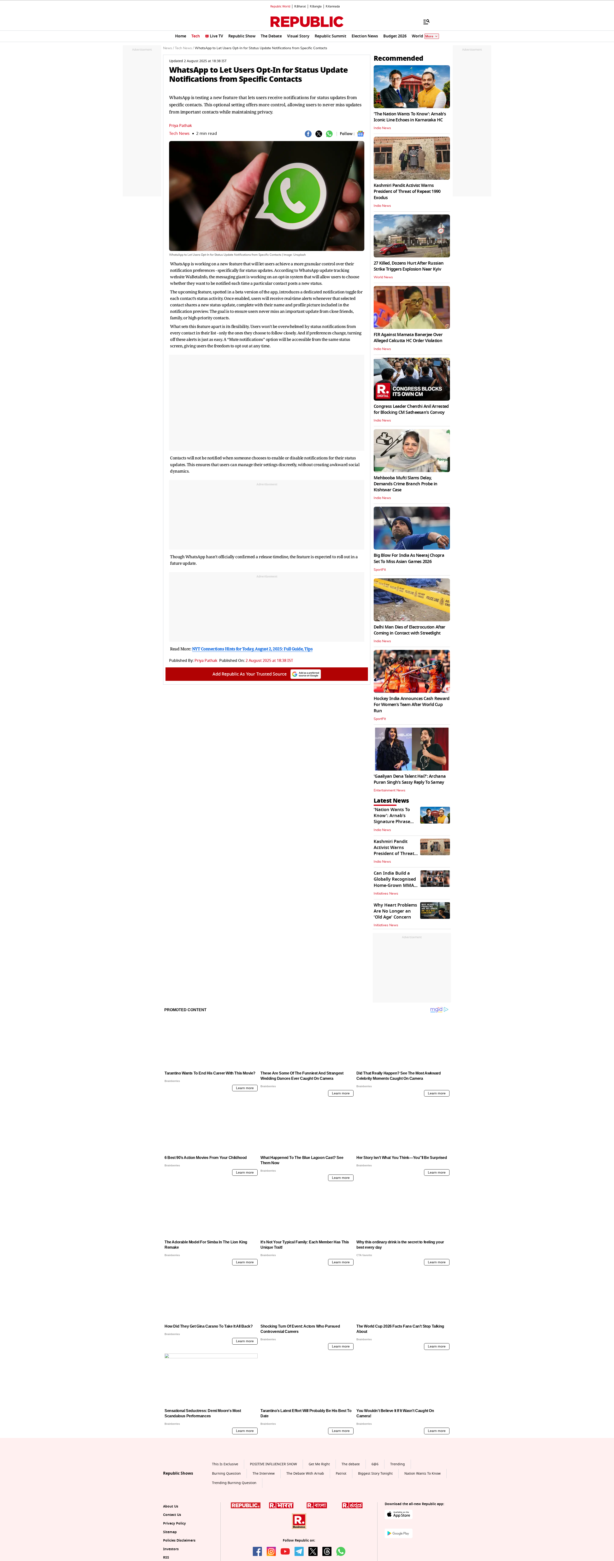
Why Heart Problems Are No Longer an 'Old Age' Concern (395, 911)
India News (382, 128)
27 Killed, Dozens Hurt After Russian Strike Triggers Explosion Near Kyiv (408, 266)
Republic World (280, 6)
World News (383, 277)
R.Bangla (316, 6)
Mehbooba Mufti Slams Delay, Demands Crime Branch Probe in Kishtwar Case (405, 484)
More (429, 36)
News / (168, 48)
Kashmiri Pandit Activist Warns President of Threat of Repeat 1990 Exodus (407, 191)
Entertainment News (389, 790)
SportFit (380, 569)
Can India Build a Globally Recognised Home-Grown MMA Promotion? (395, 882)
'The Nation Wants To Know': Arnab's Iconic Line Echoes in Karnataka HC (410, 117)
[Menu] (424, 21)
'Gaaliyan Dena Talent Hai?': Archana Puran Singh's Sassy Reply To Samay (410, 779)
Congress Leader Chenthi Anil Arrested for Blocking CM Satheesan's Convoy (411, 409)
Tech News (179, 134)
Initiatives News (386, 893)
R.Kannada (333, 6)
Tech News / (184, 48)
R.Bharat (300, 6)
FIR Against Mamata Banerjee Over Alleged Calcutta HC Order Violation (408, 338)
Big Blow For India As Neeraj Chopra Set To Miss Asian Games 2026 (409, 558)
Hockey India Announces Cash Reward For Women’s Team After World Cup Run (411, 704)
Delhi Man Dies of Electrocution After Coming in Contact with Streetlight (409, 630)
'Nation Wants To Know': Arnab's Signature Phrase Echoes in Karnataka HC (395, 822)
